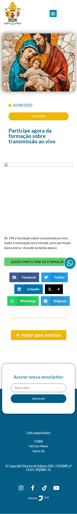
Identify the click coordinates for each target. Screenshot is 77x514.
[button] (53, 13)
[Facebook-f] (32, 487)
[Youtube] (56, 487)
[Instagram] (21, 487)
